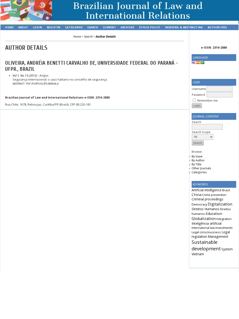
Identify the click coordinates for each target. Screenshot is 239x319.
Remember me (207, 101)
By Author (198, 160)
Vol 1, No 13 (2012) (25, 76)
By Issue (197, 156)
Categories (199, 172)
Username (199, 89)
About (23, 27)
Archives (127, 27)
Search (92, 27)
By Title (196, 164)
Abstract (19, 83)
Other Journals (201, 168)
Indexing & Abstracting (184, 27)
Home (9, 27)
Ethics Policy (149, 27)
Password (198, 95)
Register (53, 27)
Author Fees (217, 27)
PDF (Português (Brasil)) (42, 83)
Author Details (106, 37)
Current (109, 27)
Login (37, 27)
